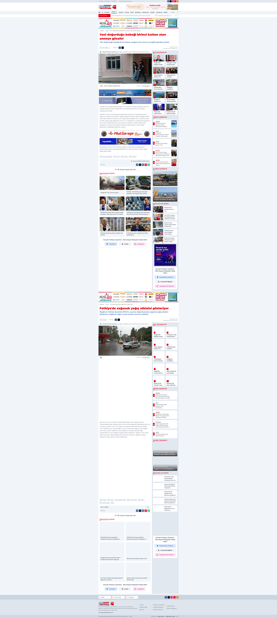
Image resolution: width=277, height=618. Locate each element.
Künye (101, 1)
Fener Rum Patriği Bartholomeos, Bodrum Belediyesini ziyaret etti (158, 15)
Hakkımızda (143, 607)
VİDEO (173, 12)
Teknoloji (145, 12)
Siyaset (121, 12)
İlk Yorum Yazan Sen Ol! (126, 169)
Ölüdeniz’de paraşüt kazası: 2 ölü (122, 15)
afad (142, 500)
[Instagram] (173, 1)
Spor (131, 12)
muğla (104, 319)
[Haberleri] (113, 357)
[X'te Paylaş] (122, 48)
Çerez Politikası (158, 609)
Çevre (107, 304)
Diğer (165, 12)
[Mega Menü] (99, 12)
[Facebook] (168, 1)
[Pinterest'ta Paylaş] (146, 165)
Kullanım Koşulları (159, 605)
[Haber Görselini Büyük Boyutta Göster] (125, 69)
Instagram (140, 244)
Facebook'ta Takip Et (166, 277)
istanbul (134, 156)
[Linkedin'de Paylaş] (143, 165)
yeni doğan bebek (105, 48)
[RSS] (178, 1)
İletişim (114, 1)
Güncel (107, 12)
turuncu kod (133, 500)
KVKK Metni (170, 606)
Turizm (152, 12)
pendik (125, 156)
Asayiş (127, 12)
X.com (126, 244)
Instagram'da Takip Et (166, 286)
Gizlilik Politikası (158, 607)
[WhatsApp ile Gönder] (149, 165)
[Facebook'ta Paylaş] (120, 48)
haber (112, 500)
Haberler (102, 30)
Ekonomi (138, 12)
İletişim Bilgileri (172, 608)
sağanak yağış (122, 500)
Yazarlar (159, 12)
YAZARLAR (131, 597)
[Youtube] (175, 1)
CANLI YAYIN (118, 597)
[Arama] (178, 12)
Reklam (108, 1)
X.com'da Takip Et (166, 281)
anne (118, 156)
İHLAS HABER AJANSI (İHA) (112, 86)
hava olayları (106, 503)
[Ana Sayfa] (102, 12)
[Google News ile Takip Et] (146, 85)
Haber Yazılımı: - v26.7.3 (165, 616)
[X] (171, 1)
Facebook (112, 244)
